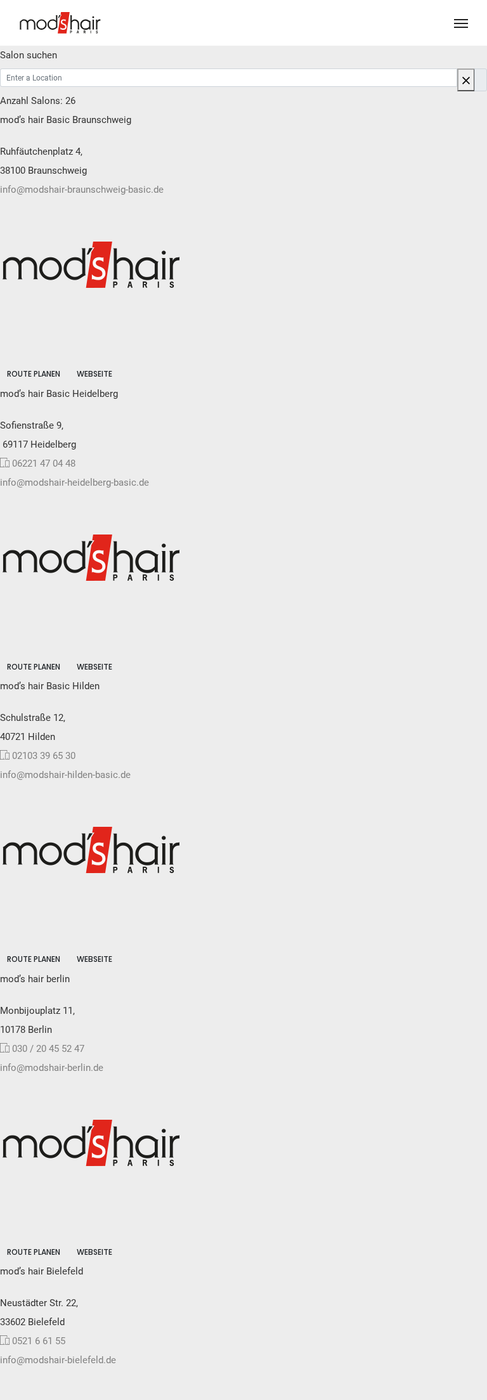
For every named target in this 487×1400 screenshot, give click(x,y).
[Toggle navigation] (461, 23)
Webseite (94, 373)
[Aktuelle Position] (480, 79)
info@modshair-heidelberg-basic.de (74, 482)
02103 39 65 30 (43, 756)
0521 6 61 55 (38, 1341)
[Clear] (466, 79)
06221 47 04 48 (43, 463)
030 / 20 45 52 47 (48, 1048)
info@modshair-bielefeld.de (58, 1360)
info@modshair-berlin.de (51, 1067)
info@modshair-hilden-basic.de (65, 775)
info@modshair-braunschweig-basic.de (82, 189)
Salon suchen (28, 55)
